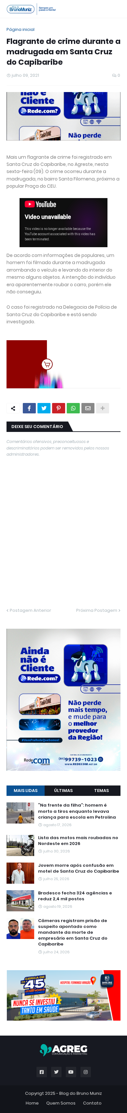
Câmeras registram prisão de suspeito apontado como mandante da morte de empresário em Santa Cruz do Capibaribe (72, 932)
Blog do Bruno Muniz (80, 1093)
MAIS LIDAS (25, 790)
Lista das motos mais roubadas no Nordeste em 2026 (78, 841)
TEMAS (101, 790)
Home (32, 1103)
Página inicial (21, 29)
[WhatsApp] (73, 408)
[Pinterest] (58, 408)
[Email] (87, 408)
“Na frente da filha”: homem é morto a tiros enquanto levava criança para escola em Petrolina (77, 811)
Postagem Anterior (30, 610)
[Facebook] (29, 408)
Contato (92, 1103)
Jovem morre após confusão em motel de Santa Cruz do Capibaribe (78, 868)
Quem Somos (61, 1103)
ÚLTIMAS (63, 790)
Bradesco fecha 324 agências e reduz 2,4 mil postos (75, 896)
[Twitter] (43, 408)
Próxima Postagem (96, 610)
